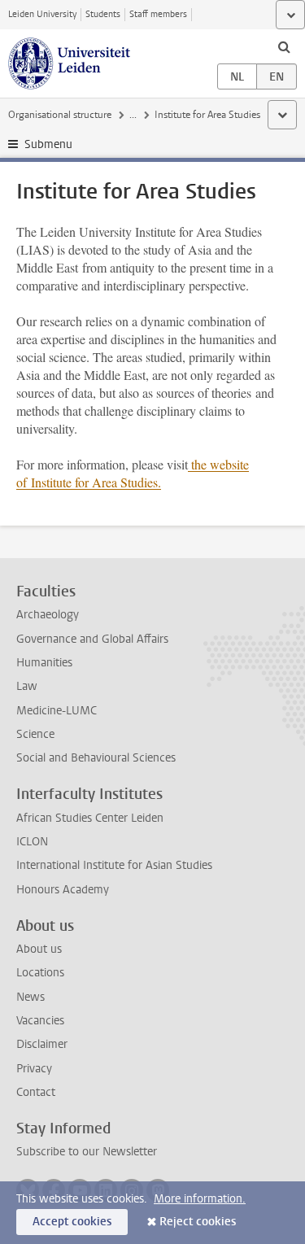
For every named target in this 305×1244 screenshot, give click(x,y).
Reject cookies (197, 1221)
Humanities (44, 662)
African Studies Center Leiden (89, 818)
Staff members (158, 14)
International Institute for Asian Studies (114, 865)
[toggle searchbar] (284, 46)
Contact (35, 1092)
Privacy (34, 1068)
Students (102, 14)
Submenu (48, 144)
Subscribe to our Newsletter (86, 1151)
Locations (40, 972)
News (30, 997)
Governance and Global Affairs (92, 639)
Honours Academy (62, 889)
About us (39, 949)
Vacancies (40, 1020)
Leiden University (42, 14)
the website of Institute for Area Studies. (132, 473)
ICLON (32, 841)
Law (26, 686)
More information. (200, 1199)
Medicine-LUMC (56, 710)
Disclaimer (42, 1044)
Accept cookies (72, 1221)
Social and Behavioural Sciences (96, 758)
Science (35, 734)
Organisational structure (59, 114)
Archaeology (47, 614)
